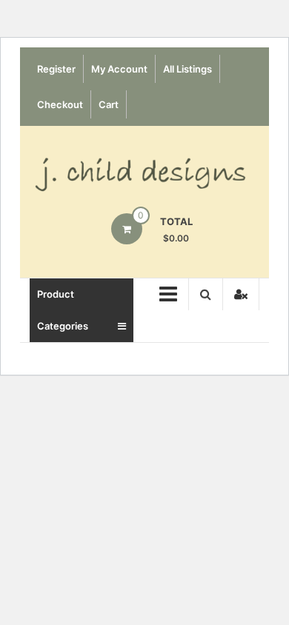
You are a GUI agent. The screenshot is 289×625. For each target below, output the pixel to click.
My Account (119, 69)
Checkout (60, 104)
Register (56, 69)
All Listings (187, 69)
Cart (109, 104)
